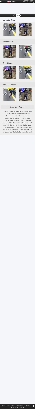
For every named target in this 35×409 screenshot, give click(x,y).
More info (21, 407)
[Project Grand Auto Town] (25, 29)
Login (31, 1)
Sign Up (26, 1)
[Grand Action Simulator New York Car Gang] (9, 29)
